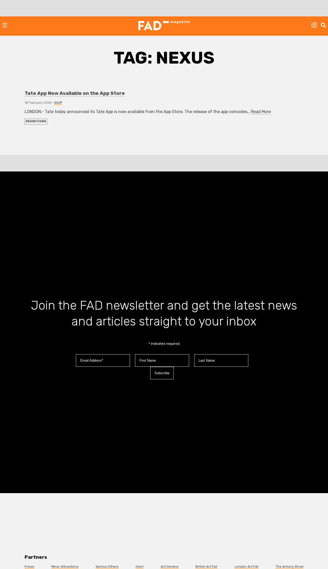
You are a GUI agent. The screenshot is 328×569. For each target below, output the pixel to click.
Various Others (107, 566)
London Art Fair (247, 566)
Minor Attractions (64, 566)
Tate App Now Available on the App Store (75, 93)
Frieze (29, 566)
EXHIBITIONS (36, 121)
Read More (261, 111)
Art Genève (170, 566)
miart (140, 566)
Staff (58, 103)
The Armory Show (289, 566)
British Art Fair (207, 566)
